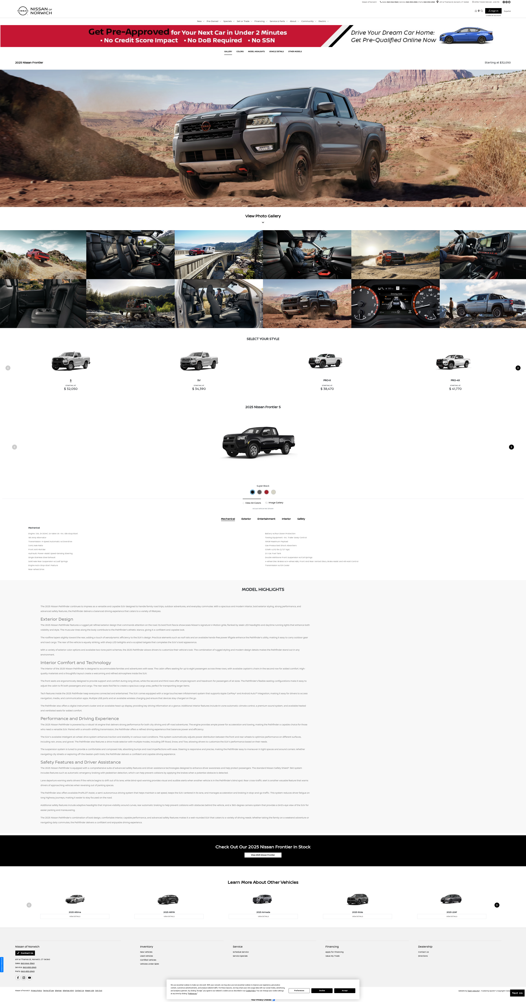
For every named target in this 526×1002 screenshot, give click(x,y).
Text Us (517, 993)
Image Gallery (275, 502)
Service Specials (240, 956)
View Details (74, 916)
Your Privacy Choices (261, 999)
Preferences (299, 991)
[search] (482, 11)
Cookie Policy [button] (251, 991)
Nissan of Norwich (22, 990)
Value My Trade (332, 956)
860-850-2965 (411, 2)
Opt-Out (98, 990)
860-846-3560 (392, 2)
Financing (332, 946)
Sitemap (58, 990)
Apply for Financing (334, 952)
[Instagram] (506, 2)
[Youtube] (509, 2)
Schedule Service (241, 952)
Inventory (146, 946)
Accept (345, 991)
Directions (423, 956)
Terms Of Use (48, 990)
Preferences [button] (192, 994)
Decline (322, 991)
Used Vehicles (146, 956)
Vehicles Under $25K (149, 964)
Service (238, 946)
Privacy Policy (36, 990)
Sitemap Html (68, 990)
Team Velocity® (474, 991)
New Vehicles (146, 952)
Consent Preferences (2, 965)
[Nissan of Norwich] (38, 10)
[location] (437, 2)
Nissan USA (89, 990)
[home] (476, 11)
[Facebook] (504, 2)
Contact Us (26, 953)
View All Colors (253, 502)
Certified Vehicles (148, 960)
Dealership (425, 946)
